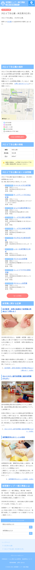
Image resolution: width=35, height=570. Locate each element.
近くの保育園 (31, 4)
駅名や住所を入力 (8, 524)
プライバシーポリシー (17, 555)
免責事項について (27, 559)
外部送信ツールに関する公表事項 (11, 559)
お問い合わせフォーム (21, 83)
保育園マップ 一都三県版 (15, 2)
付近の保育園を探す (17, 137)
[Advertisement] (17, 44)
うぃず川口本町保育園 (22, 228)
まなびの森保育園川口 (22, 208)
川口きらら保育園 (20, 283)
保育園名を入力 (8, 530)
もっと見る (18, 296)
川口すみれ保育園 (20, 259)
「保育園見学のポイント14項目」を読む (20, 479)
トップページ (6, 542)
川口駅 (9, 21)
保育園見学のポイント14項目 (14, 437)
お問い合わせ (21, 562)
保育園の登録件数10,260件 (12, 4)
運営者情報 (13, 562)
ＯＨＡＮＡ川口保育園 (22, 185)
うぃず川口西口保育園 (22, 217)
